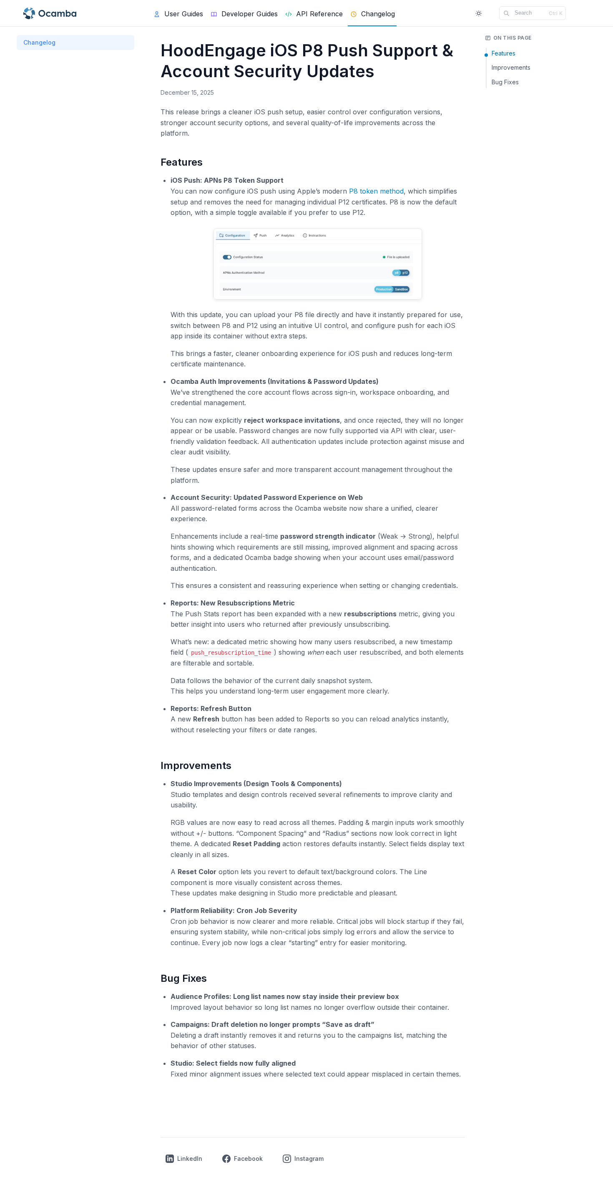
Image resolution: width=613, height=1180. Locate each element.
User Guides (183, 14)
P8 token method (376, 191)
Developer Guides (249, 14)
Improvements (511, 67)
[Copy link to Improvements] (240, 766)
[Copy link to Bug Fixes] (215, 979)
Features (503, 53)
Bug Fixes (505, 82)
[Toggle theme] (478, 13)
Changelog (39, 42)
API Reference (319, 14)
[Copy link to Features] (211, 163)
